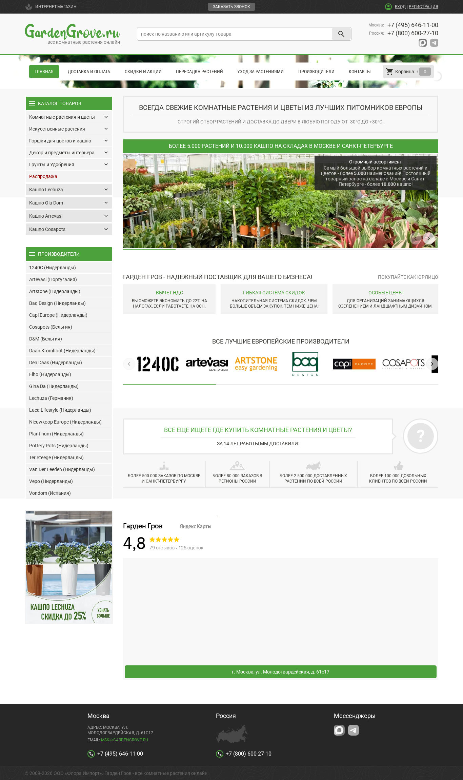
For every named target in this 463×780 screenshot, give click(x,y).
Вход (400, 6)
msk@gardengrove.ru (124, 740)
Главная (44, 71)
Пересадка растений (199, 71)
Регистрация (423, 6)
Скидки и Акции (143, 71)
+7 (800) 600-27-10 (412, 33)
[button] (415, 238)
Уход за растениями (260, 71)
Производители (316, 71)
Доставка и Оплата (89, 71)
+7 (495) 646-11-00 (412, 24)
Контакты (360, 71)
